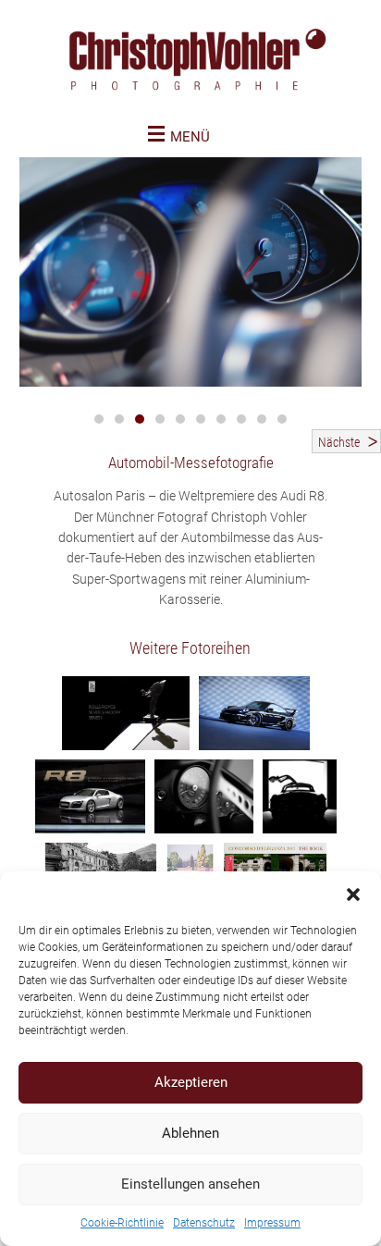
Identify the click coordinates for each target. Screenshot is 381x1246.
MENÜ (190, 137)
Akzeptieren (190, 1082)
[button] (353, 894)
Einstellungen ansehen (190, 1184)
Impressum (272, 1222)
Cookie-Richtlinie (122, 1222)
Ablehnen (190, 1133)
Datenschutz (204, 1222)
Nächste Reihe (339, 444)
